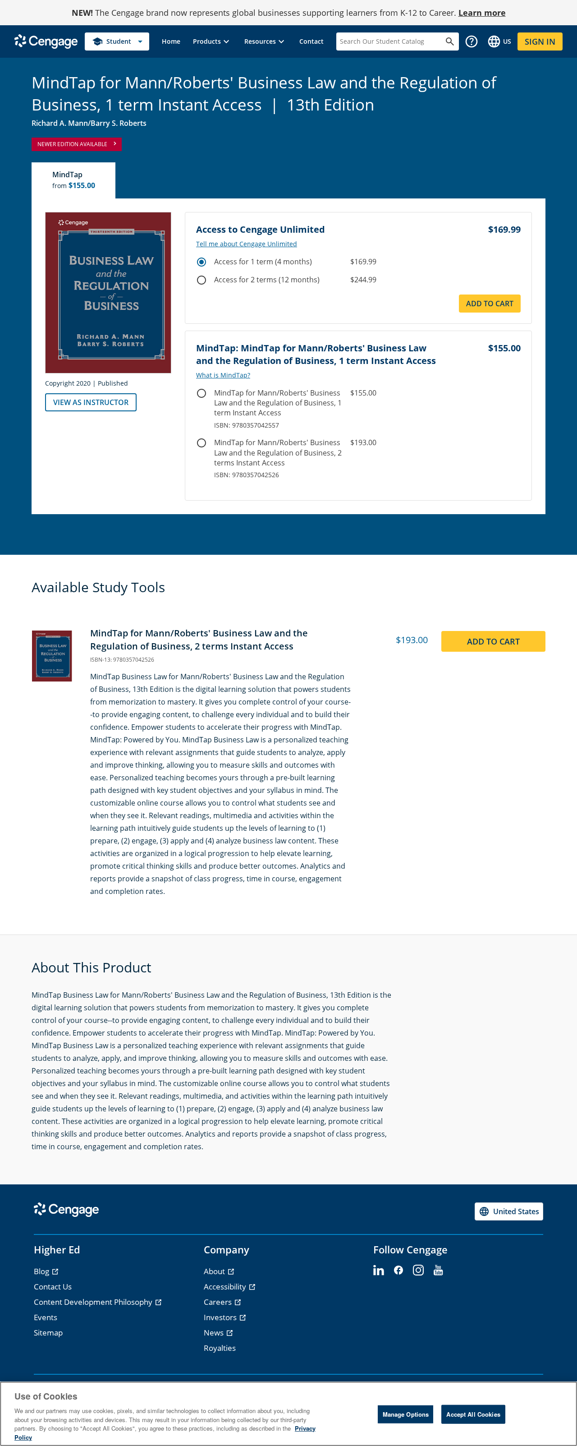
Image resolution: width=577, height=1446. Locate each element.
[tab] (74, 180)
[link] (171, 41)
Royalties (220, 1348)
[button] (212, 41)
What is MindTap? (223, 375)
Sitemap (48, 1332)
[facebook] (398, 1270)
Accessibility (226, 1286)
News (214, 1332)
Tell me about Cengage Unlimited (246, 244)
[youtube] (438, 1270)
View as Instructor (90, 402)
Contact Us (53, 1286)
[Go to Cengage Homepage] (46, 41)
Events (45, 1317)
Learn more (482, 12)
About (215, 1271)
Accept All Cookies (473, 1414)
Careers (219, 1302)
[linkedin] (378, 1270)
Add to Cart (489, 304)
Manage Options (406, 1414)
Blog (42, 1271)
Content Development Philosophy (94, 1302)
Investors (221, 1317)
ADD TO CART (493, 641)
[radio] (201, 262)
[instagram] (418, 1270)
